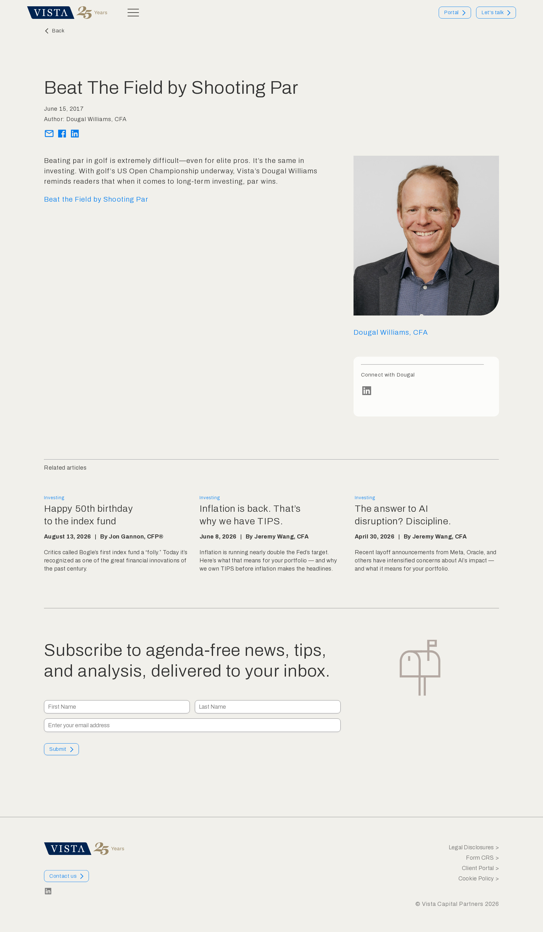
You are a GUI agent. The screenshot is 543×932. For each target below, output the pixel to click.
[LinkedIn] (422, 390)
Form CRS (480, 858)
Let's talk (492, 12)
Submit (58, 749)
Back (58, 30)
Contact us (63, 876)
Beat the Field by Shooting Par (96, 199)
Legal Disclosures (471, 847)
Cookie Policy (476, 878)
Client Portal (478, 868)
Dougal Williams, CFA (391, 332)
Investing (54, 497)
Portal (451, 12)
